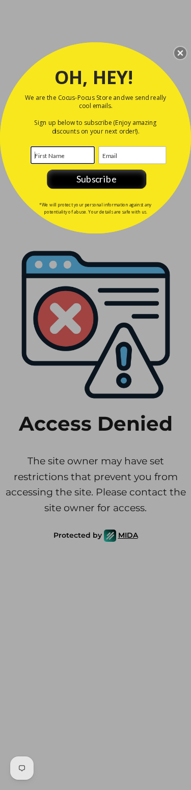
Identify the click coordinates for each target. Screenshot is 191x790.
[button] (180, 53)
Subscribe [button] (96, 179)
